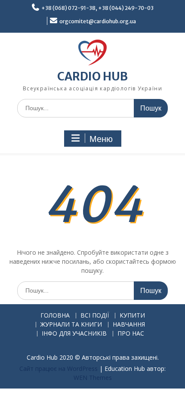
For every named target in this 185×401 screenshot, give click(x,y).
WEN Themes (93, 377)
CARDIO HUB (92, 76)
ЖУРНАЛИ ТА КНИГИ (71, 324)
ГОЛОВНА (55, 315)
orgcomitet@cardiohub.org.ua (97, 21)
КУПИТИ (132, 315)
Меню (101, 139)
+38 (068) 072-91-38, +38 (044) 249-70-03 (97, 8)
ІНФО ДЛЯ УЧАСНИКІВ (74, 333)
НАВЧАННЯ (129, 324)
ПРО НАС (130, 333)
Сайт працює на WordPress (58, 368)
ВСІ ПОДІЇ (94, 315)
